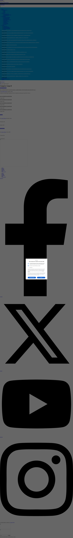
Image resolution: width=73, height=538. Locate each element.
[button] (36, 267)
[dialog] (36, 269)
